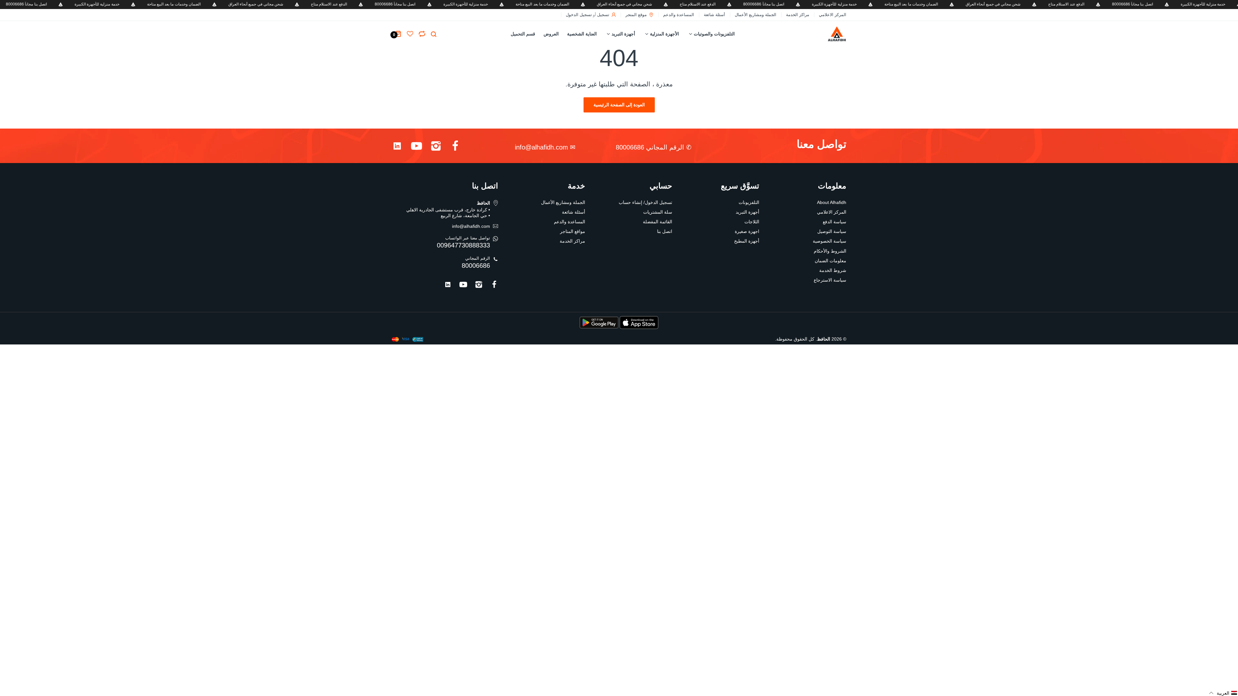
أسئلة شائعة (714, 14)
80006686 (476, 265)
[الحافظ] (823, 34)
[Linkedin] (397, 147)
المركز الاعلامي (832, 14)
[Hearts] (422, 34)
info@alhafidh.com (541, 147)
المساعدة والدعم (678, 14)
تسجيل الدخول (579, 14)
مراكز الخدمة (797, 14)
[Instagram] (435, 147)
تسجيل (603, 14)
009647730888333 (463, 245)
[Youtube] (416, 147)
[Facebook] (455, 147)
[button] (1223, 693)
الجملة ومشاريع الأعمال (755, 14)
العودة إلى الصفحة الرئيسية (619, 104)
